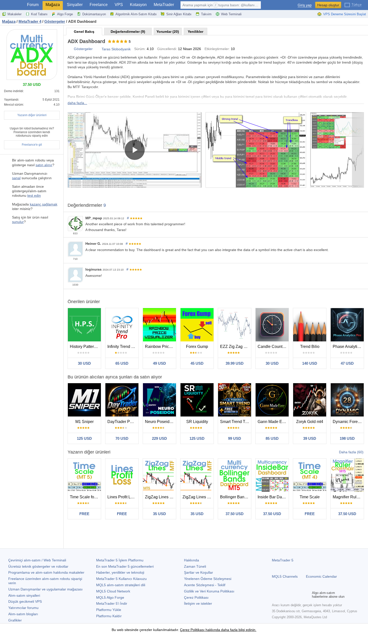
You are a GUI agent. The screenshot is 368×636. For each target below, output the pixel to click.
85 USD (272, 438)
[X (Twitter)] (291, 595)
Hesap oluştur (328, 5)
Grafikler (15, 620)
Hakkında (191, 560)
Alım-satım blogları (23, 614)
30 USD (84, 363)
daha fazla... (77, 103)
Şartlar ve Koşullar (198, 572)
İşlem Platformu (119, 560)
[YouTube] (299, 595)
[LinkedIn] (307, 595)
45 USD (197, 363)
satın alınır (44, 165)
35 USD (159, 514)
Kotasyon (138, 5)
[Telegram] (283, 595)
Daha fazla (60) (351, 452)
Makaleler (15, 14)
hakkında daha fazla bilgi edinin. (230, 630)
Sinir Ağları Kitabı (179, 14)
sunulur (18, 222)
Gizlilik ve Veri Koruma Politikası (209, 591)
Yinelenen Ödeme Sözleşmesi (207, 579)
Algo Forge (65, 14)
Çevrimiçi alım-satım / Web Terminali (37, 560)
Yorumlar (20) (167, 32)
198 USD (347, 438)
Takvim (206, 14)
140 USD (309, 363)
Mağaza (53, 5)
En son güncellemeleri (125, 566)
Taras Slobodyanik (116, 49)
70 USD (121, 438)
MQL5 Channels (285, 576)
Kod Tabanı (39, 14)
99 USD (234, 438)
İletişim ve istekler (198, 603)
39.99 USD (235, 363)
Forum (33, 5)
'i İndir (111, 603)
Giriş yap (305, 5)
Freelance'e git (32, 144)
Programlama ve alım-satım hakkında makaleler (46, 572)
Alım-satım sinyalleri (24, 595)
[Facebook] (275, 595)
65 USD (121, 363)
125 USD (84, 438)
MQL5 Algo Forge (110, 597)
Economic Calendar (321, 576)
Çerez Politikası (196, 597)
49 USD (159, 363)
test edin (34, 195)
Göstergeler (83, 49)
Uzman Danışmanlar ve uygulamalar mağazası (45, 589)
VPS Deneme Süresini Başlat (344, 14)
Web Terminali (231, 14)
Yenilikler (195, 32)
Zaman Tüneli (195, 566)
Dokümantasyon (94, 14)
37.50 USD (235, 514)
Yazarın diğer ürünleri (32, 115)
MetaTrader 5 (282, 560)
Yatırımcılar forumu (23, 608)
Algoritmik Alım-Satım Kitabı (136, 14)
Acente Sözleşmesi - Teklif (204, 585)
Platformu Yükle (108, 610)
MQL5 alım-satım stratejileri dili (120, 585)
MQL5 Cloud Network (113, 591)
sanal (16, 178)
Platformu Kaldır (109, 616)
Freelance (99, 5)
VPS (119, 5)
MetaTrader (164, 5)
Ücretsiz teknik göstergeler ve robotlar (38, 566)
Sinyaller (75, 5)
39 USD (309, 438)
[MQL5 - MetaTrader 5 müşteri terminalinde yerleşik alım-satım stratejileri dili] (12, 5)
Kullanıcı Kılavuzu (121, 579)
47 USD (347, 363)
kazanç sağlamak (43, 204)
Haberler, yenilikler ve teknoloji (120, 572)
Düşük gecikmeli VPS (25, 601)
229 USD (159, 438)
